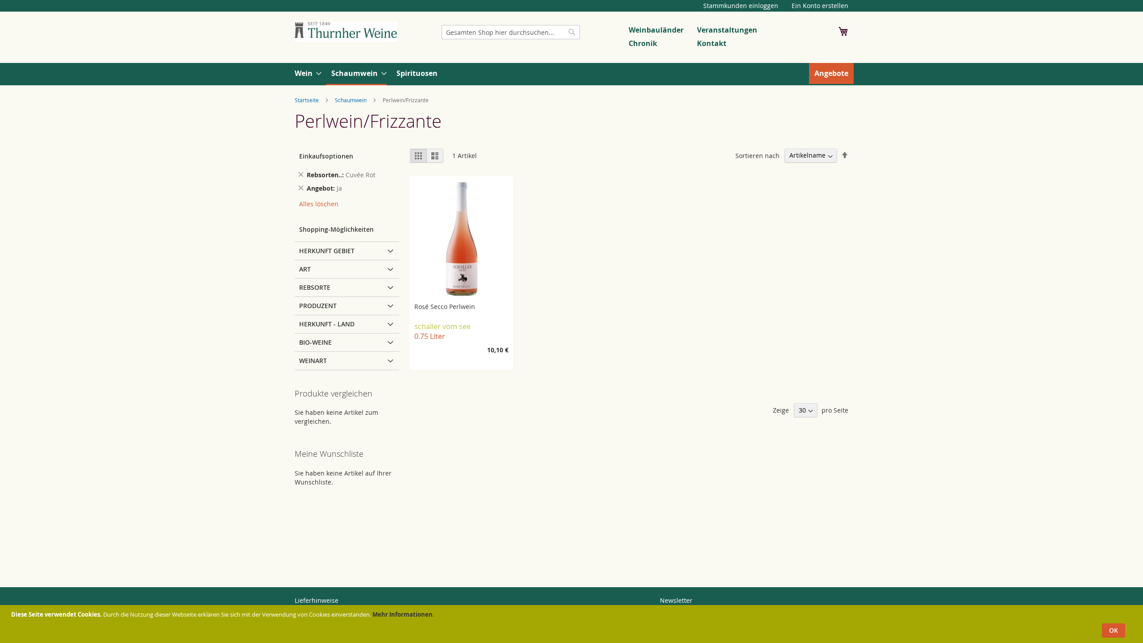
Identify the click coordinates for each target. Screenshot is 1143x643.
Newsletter (676, 600)
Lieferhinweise (316, 600)
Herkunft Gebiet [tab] (327, 250)
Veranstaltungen (727, 30)
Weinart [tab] (313, 360)
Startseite (307, 100)
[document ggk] (572, 624)
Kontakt (711, 43)
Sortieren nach (757, 155)
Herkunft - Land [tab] (327, 324)
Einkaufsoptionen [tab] (326, 156)
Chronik (643, 43)
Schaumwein (351, 100)
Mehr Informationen (402, 614)
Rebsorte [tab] (314, 287)
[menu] (571, 74)
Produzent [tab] (318, 305)
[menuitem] (305, 73)
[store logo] (346, 31)
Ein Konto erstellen (820, 5)
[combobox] (511, 32)
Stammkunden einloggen (740, 5)
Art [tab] (305, 269)
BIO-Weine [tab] (315, 342)
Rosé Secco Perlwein (444, 306)
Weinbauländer (656, 30)
